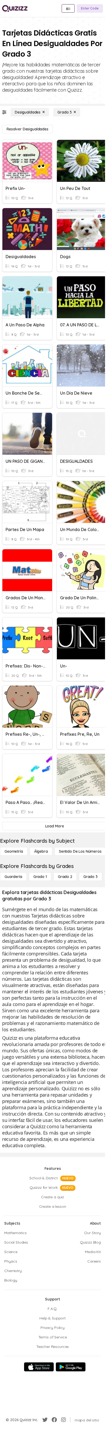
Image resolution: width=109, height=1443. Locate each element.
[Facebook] (54, 1420)
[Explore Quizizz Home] (15, 8)
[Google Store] (70, 1366)
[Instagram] (63, 1420)
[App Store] (39, 1366)
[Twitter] (45, 1420)
